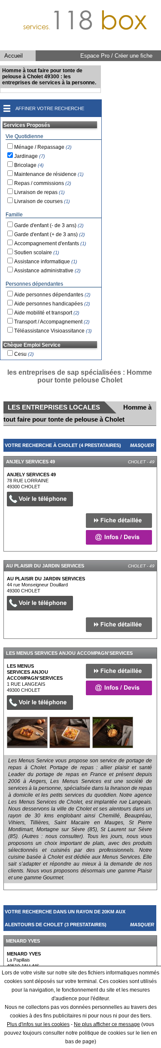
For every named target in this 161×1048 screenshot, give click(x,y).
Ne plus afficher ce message (107, 1024)
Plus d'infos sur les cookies (38, 1024)
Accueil (13, 55)
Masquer (142, 445)
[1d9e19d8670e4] (27, 732)
